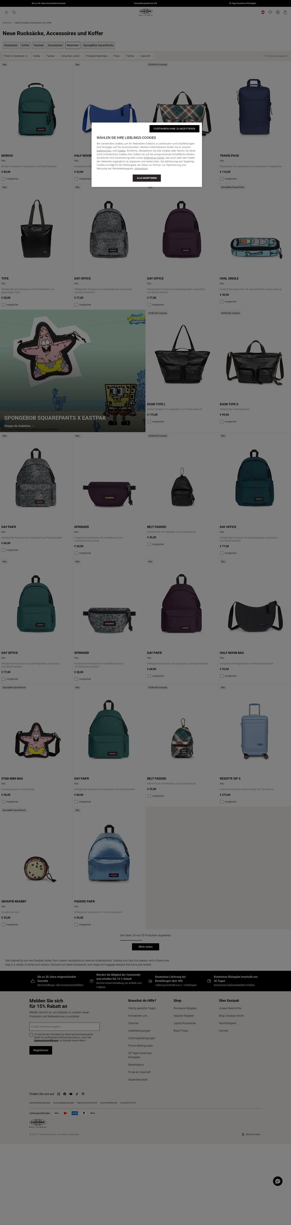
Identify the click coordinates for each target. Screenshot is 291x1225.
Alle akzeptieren (147, 178)
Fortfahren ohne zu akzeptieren (174, 128)
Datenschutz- (104, 150)
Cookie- (122, 150)
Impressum (141, 168)
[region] (147, 155)
